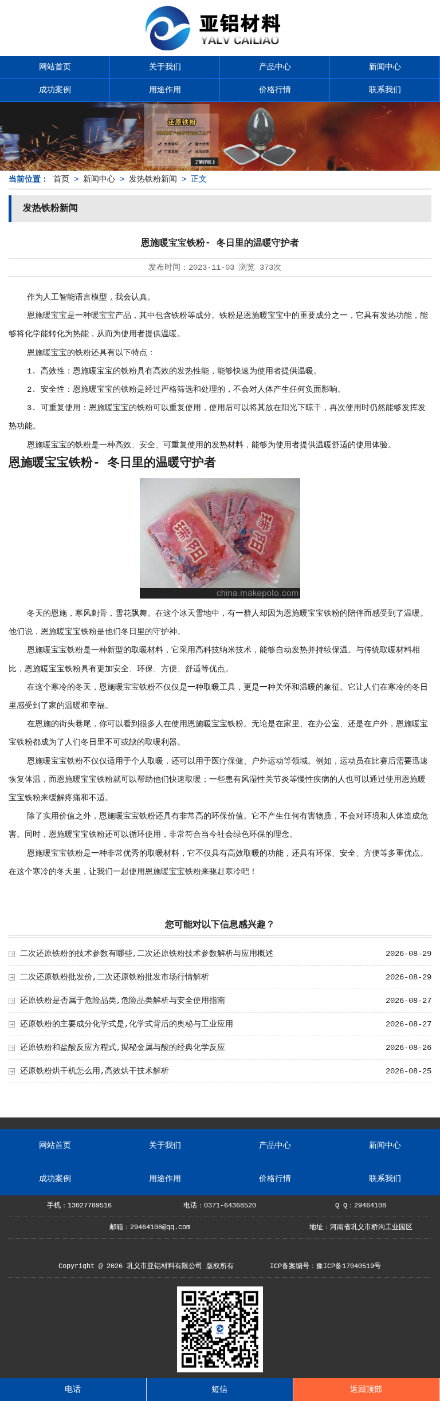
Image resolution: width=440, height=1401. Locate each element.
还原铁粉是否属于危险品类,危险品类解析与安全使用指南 (122, 1000)
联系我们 (385, 90)
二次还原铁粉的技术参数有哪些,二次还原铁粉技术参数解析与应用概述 (146, 953)
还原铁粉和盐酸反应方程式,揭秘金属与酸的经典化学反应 (122, 1047)
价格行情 (275, 90)
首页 (61, 179)
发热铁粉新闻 (153, 179)
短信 (219, 1389)
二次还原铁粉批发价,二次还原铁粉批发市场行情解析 (114, 977)
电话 (73, 1389)
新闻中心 (385, 67)
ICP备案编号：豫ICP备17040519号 (325, 1266)
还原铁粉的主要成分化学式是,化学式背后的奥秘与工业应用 (126, 1024)
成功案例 (55, 90)
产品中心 (275, 67)
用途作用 (165, 90)
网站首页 (55, 67)
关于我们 (165, 67)
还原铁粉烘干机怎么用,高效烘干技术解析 (94, 1071)
